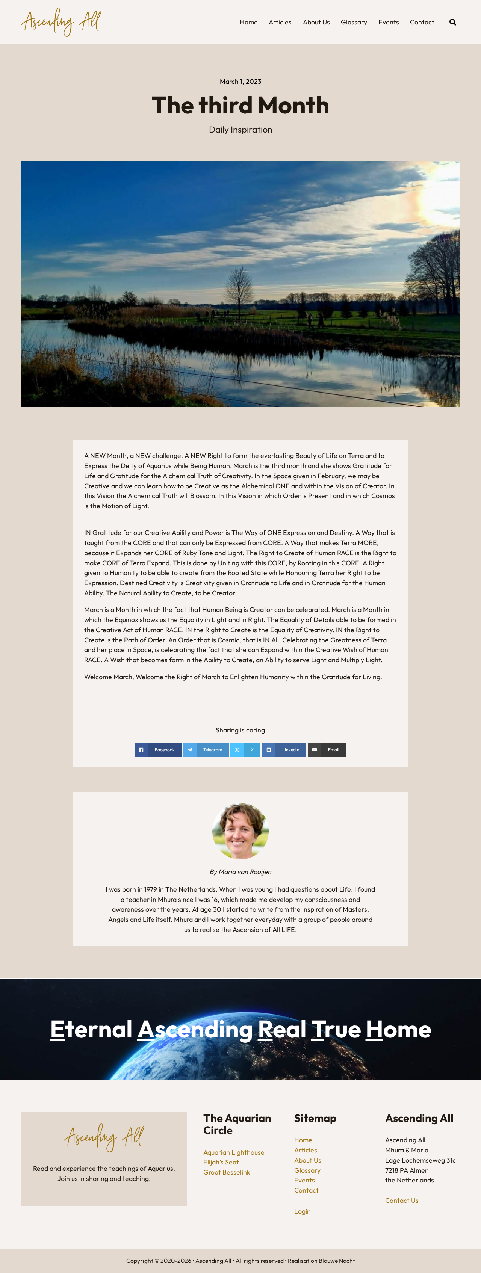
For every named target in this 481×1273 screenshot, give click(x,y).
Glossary (354, 22)
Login (302, 1211)
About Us (316, 22)
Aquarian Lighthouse (234, 1152)
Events (388, 22)
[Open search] (453, 22)
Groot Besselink (226, 1172)
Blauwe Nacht (337, 1260)
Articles (280, 22)
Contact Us (402, 1200)
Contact (422, 22)
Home (249, 22)
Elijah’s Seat (221, 1162)
